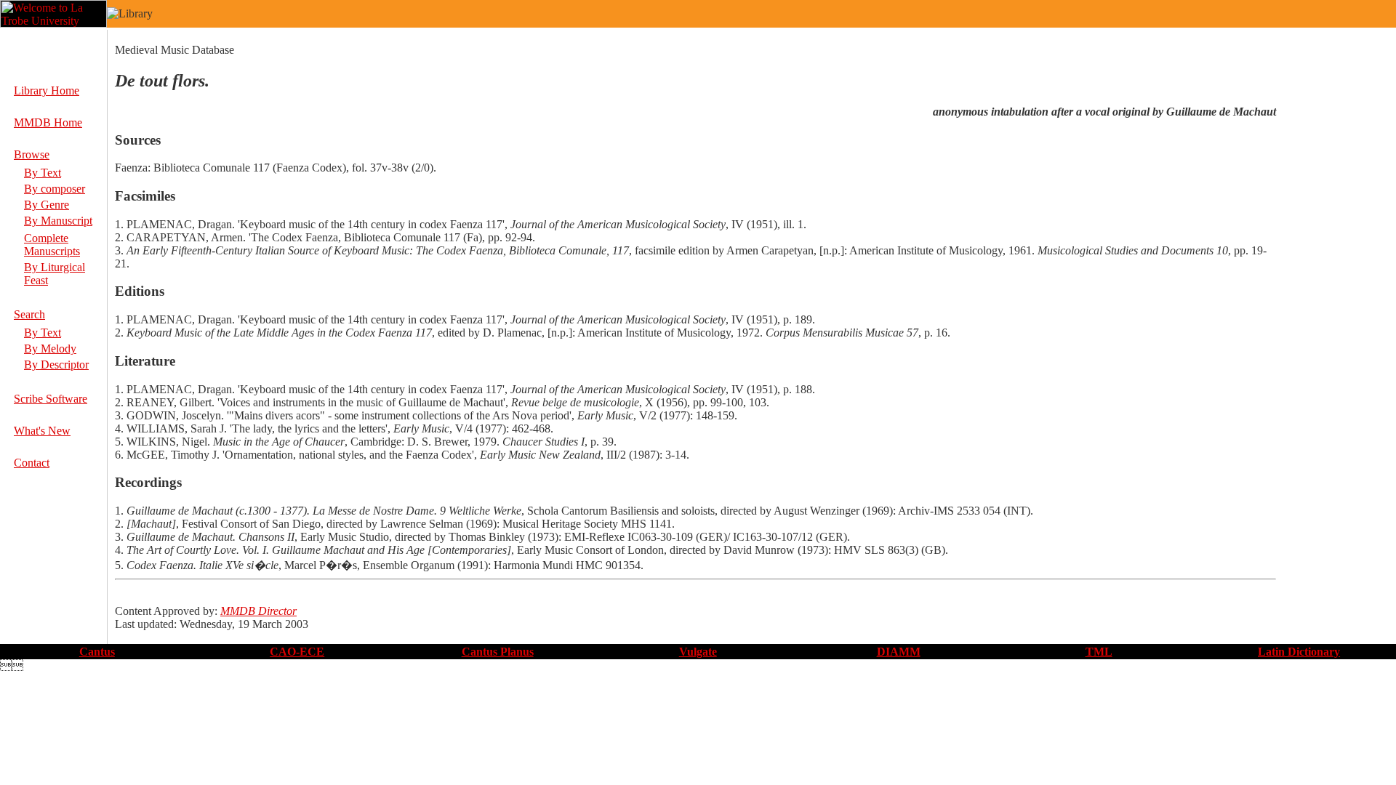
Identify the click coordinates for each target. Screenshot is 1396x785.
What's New (42, 430)
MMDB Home (48, 122)
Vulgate (698, 651)
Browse (31, 154)
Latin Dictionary (1299, 651)
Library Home (46, 90)
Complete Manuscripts (52, 244)
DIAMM (898, 651)
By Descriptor (56, 364)
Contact (31, 462)
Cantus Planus (498, 651)
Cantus (97, 651)
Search (29, 314)
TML (1099, 651)
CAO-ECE (297, 651)
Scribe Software (50, 398)
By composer (54, 188)
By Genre (46, 204)
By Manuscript (58, 220)
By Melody (50, 348)
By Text (42, 172)
